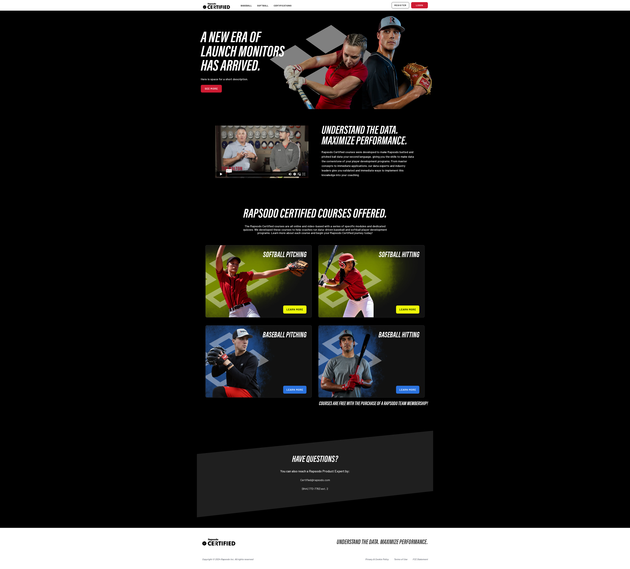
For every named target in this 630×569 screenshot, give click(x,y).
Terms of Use (400, 559)
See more (211, 88)
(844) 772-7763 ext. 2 (315, 488)
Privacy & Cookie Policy (377, 559)
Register (400, 5)
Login (419, 5)
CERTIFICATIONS (283, 5)
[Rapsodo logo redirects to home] (216, 5)
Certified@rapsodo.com (315, 480)
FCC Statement (420, 559)
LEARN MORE (294, 309)
